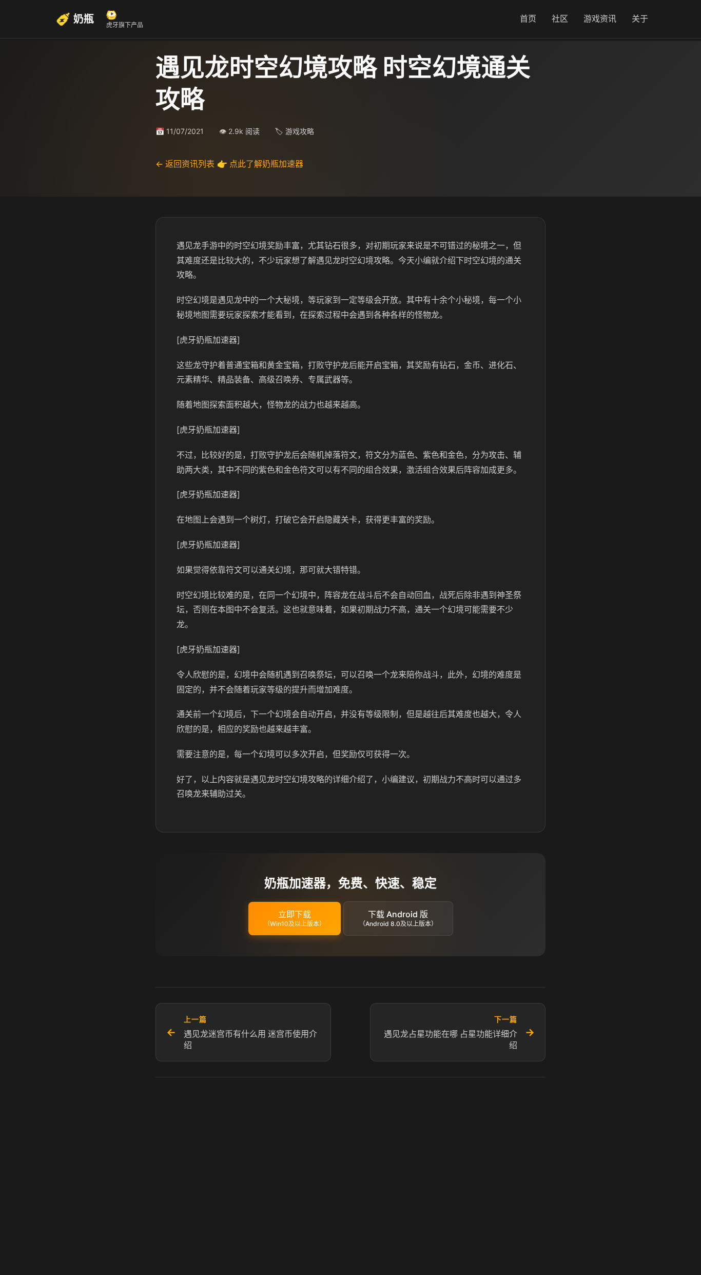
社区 (560, 18)
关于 (640, 18)
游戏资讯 (599, 18)
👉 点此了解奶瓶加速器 (260, 164)
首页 (528, 18)
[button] (294, 919)
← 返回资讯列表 (185, 164)
